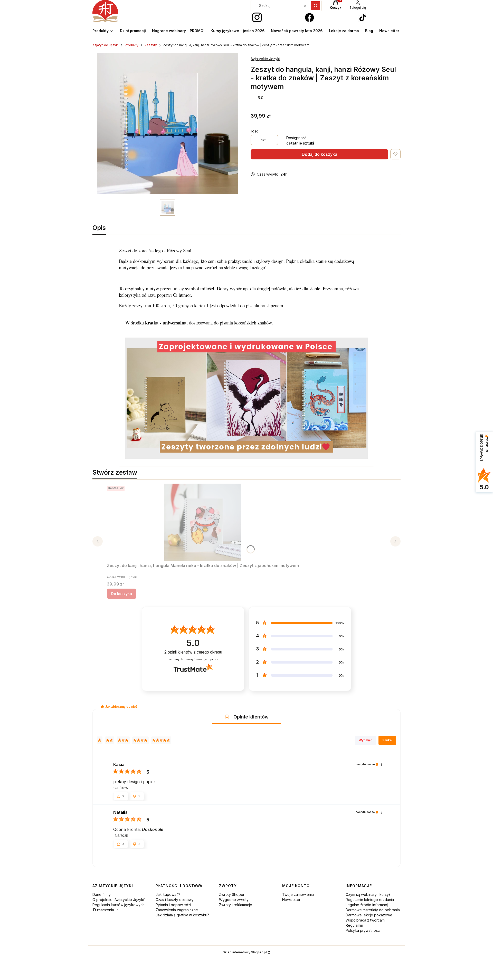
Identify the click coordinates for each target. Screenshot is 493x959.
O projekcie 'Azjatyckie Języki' (118, 899)
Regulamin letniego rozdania (370, 899)
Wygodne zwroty (234, 899)
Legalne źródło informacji (367, 905)
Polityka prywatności (363, 930)
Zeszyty (151, 45)
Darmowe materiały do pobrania (373, 910)
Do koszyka (121, 593)
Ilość (254, 131)
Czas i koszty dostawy (175, 899)
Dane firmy (101, 894)
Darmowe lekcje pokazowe (369, 915)
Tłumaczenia (103, 910)
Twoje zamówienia (298, 894)
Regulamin (354, 925)
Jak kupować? (168, 894)
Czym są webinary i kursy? (368, 894)
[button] (315, 5)
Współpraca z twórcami (365, 920)
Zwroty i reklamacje (235, 905)
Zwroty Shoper (231, 894)
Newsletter (291, 899)
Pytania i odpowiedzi (173, 905)
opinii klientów (193, 652)
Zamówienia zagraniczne (177, 910)
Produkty (131, 45)
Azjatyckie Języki (105, 45)
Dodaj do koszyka (319, 154)
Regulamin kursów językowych (118, 905)
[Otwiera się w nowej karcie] (257, 17)
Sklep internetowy (245, 952)
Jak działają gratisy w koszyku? (182, 915)
